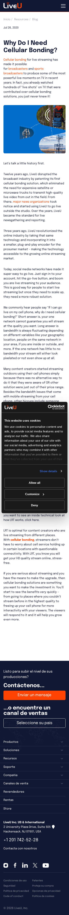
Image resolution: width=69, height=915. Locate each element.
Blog (35, 19)
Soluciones (11, 750)
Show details (48, 471)
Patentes (37, 880)
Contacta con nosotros (20, 848)
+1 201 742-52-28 (20, 840)
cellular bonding (22, 539)
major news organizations (31, 201)
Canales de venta (15, 783)
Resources (21, 19)
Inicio (6, 19)
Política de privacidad (16, 891)
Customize (32, 494)
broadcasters (18, 68)
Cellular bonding (14, 59)
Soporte (9, 767)
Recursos (10, 758)
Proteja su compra (43, 886)
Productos (10, 742)
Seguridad (9, 886)
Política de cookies (43, 896)
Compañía (10, 775)
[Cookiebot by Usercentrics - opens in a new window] (49, 407)
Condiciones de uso (15, 880)
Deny (34, 505)
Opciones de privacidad (46, 891)
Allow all (34, 482)
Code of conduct (13, 896)
